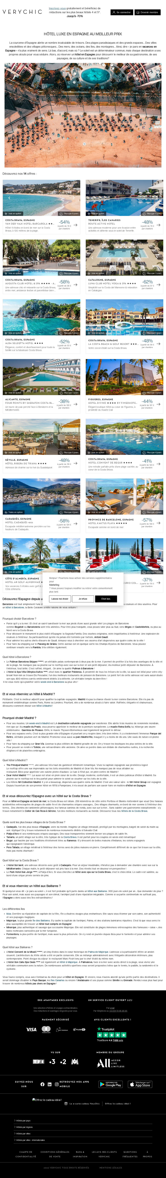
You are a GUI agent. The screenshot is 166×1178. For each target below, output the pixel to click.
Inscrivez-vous (57, 8)
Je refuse (83, 599)
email (112, 1008)
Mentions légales (111, 1168)
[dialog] (83, 588)
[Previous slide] (9, 198)
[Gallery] (41, 198)
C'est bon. (106, 599)
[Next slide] (74, 198)
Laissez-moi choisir (60, 599)
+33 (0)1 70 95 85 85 (118, 1011)
